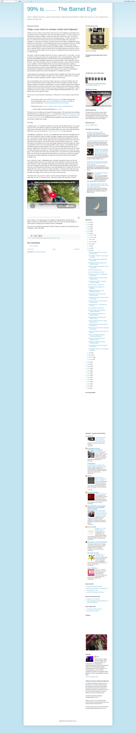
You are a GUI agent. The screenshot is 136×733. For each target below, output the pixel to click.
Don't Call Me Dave (93, 568)
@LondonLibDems (62, 101)
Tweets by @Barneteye (91, 125)
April (90, 353)
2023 (88, 229)
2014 (88, 375)
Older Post (77, 249)
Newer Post (31, 249)
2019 (88, 364)
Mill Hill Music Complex (93, 611)
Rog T (97, 656)
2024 (88, 226)
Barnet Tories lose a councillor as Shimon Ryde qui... (96, 314)
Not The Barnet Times (93, 553)
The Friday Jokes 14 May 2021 (96, 308)
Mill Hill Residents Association (94, 586)
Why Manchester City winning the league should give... (96, 311)
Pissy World (98, 569)
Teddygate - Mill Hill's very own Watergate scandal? (96, 291)
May (90, 250)
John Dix (90, 476)
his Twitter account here (53, 131)
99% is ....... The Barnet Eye (61, 9)
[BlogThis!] (36, 236)
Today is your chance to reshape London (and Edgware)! (96, 335)
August (90, 244)
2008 (88, 388)
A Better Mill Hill (92, 527)
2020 (88, 362)
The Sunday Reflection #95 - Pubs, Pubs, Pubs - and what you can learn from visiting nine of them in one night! (98, 185)
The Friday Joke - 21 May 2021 (96, 284)
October (91, 239)
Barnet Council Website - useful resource (97, 588)
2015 (88, 373)
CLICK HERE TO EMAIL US (93, 85)
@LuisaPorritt (50, 101)
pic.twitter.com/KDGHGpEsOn (65, 106)
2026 (88, 222)
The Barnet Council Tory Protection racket (97, 140)
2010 (88, 384)
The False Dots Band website (94, 609)
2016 (88, 371)
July (90, 246)
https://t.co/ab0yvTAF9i (50, 106)
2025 (88, 224)
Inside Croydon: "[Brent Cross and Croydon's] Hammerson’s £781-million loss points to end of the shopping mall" (101, 513)
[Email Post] (31, 235)
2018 (88, 366)
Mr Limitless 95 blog (93, 492)
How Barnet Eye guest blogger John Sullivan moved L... (97, 263)
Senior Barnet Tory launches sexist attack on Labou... (97, 294)
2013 (88, 377)
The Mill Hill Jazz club (92, 590)
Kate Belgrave (91, 463)
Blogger (75, 721)
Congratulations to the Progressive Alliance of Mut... (97, 318)
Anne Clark (51, 114)
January (91, 359)
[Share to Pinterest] (41, 236)
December (91, 235)
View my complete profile (92, 676)
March (90, 355)
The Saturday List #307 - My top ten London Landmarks (97, 282)
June (90, 248)
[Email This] (34, 236)
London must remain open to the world (96, 543)
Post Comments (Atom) (40, 252)
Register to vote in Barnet (93, 599)
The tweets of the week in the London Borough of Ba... (97, 253)
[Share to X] (38, 236)
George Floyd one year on (94, 269)
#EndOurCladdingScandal (52, 103)
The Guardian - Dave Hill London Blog (97, 542)
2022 (88, 231)
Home (54, 249)
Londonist (90, 436)
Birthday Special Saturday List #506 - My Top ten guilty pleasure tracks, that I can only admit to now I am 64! (102, 151)
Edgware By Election (47, 238)
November (91, 237)
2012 (88, 379)
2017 (88, 368)
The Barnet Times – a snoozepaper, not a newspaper (100, 556)
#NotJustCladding (64, 103)
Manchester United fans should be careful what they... (97, 342)
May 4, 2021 (58, 109)
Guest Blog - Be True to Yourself (95, 132)
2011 (88, 381)
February (91, 357)
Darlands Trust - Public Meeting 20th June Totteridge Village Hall (100, 530)
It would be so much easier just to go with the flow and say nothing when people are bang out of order (97, 163)
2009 (88, 386)
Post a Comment (34, 246)
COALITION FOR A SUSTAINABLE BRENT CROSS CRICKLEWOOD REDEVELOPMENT (96, 507)
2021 (88, 233)
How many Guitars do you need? (96, 272)
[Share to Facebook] (40, 236)
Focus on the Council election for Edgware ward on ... (96, 339)
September (91, 241)
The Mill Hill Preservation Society (95, 592)
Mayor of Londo (56, 238)
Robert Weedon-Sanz (71, 114)
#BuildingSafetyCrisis (56, 99)
